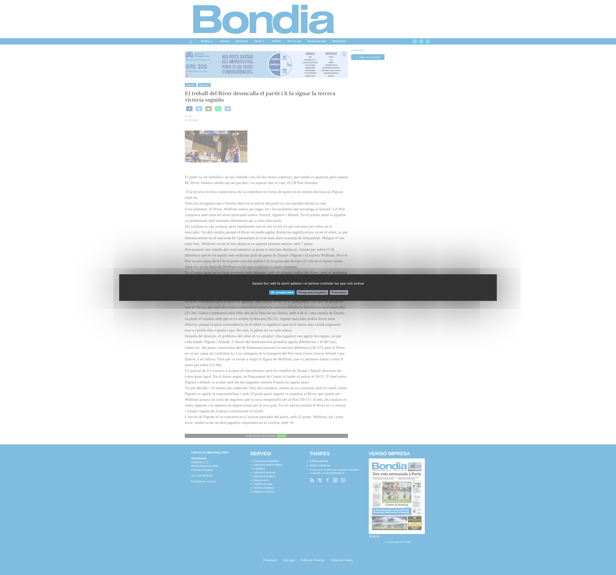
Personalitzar (338, 292)
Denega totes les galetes (312, 292)
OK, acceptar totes (282, 292)
